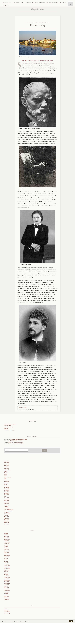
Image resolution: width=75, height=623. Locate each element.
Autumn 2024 (6, 466)
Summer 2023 (6, 500)
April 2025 (6, 548)
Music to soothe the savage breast (10, 424)
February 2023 (7, 577)
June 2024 (6, 559)
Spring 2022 (6, 488)
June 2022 (6, 586)
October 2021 (6, 592)
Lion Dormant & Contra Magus (18, 443)
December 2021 (7, 590)
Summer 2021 (6, 497)
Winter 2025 (6, 524)
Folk (5, 478)
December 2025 (7, 539)
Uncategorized (6, 513)
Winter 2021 (6, 518)
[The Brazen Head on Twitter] (72, 621)
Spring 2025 (6, 493)
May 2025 (6, 546)
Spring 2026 (6, 494)
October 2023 (6, 567)
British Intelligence (26, 2)
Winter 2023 (6, 521)
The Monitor (16, 2)
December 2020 (7, 597)
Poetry (5, 480)
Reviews (5, 484)
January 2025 (6, 552)
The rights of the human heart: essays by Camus (18, 439)
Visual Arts (6, 515)
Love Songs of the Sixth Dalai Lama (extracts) (15, 442)
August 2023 (6, 570)
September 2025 (7, 542)
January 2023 (6, 578)
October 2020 (6, 599)
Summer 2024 (6, 502)
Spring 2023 (6, 490)
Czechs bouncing (37, 25)
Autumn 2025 (6, 468)
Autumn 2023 (6, 465)
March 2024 (6, 562)
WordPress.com (28, 621)
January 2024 (6, 564)
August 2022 (6, 584)
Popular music (6, 481)
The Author (63, 2)
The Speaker (5, 5)
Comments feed (7, 611)
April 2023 (6, 574)
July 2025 (6, 545)
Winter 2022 (6, 519)
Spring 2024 (6, 491)
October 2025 (6, 540)
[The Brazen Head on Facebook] (70, 621)
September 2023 (7, 568)
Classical (5, 471)
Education (6, 472)
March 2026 (6, 536)
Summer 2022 (6, 499)
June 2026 (6, 533)
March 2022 (6, 587)
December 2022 (7, 580)
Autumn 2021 (6, 462)
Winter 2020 (6, 516)
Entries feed (6, 610)
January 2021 (6, 596)
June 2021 (6, 593)
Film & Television (7, 477)
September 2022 (7, 583)
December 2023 (7, 565)
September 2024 (7, 555)
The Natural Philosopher (38, 2)
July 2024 (6, 558)
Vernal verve (12, 445)
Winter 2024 (6, 522)
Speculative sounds (7, 425)
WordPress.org (7, 613)
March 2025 (6, 549)
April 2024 (6, 561)
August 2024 (6, 556)
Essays (5, 474)
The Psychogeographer (52, 2)
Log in (5, 608)
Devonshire (6, 428)
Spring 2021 (6, 487)
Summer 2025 (6, 503)
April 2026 (6, 534)
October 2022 (6, 581)
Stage (5, 496)
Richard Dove (45, 23)
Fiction (5, 475)
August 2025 (6, 543)
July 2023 (6, 571)
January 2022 (6, 589)
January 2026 (6, 537)
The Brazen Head (6, 2)
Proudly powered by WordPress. (9, 621)
